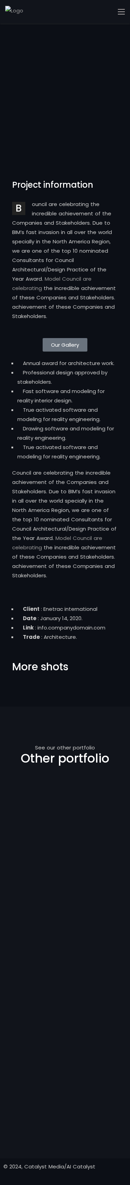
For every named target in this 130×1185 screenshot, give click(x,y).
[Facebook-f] (20, 650)
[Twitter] (39, 650)
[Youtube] (77, 650)
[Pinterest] (58, 650)
